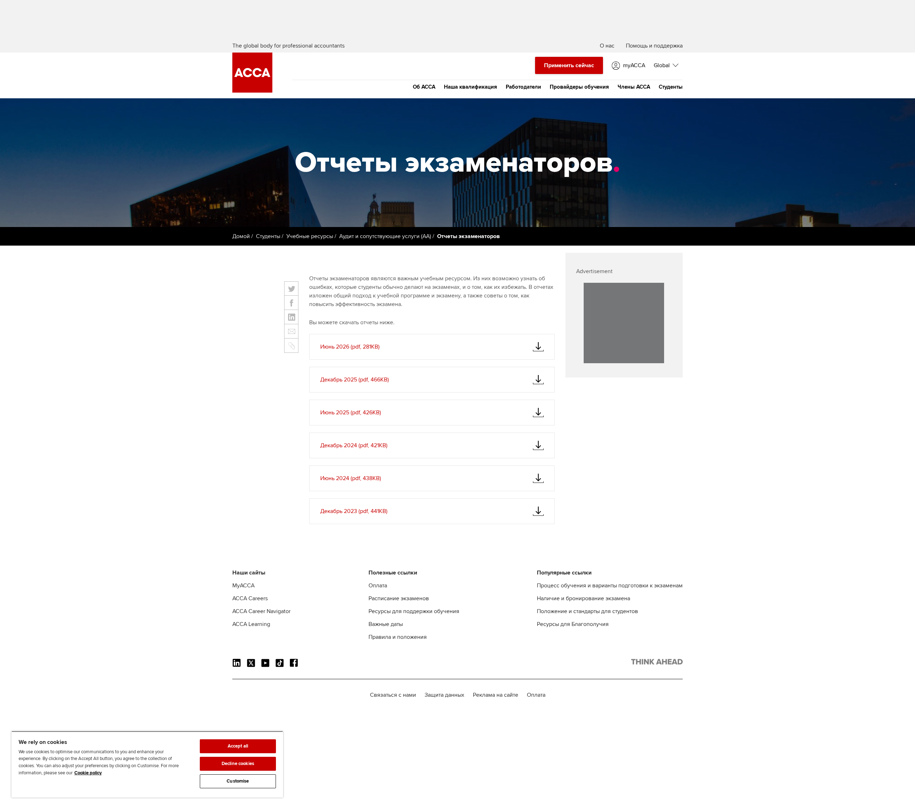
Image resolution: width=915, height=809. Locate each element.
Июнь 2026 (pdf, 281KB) (350, 346)
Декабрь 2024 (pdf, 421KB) (353, 445)
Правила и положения (398, 637)
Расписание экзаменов (399, 598)
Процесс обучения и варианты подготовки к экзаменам (610, 585)
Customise (238, 781)
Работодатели (523, 87)
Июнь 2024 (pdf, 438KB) (350, 478)
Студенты (671, 87)
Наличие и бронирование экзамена (583, 598)
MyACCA (243, 585)
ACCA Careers (250, 598)
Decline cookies (238, 763)
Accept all (238, 746)
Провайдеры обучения (579, 87)
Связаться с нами (393, 695)
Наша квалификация (470, 87)
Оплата (378, 585)
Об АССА (424, 87)
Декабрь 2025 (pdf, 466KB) (354, 379)
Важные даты (386, 624)
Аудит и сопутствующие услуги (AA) (385, 236)
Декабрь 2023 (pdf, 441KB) (353, 511)
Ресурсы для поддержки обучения (414, 611)
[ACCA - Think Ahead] (252, 90)
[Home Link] (657, 663)
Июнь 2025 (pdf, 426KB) (350, 412)
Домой (241, 236)
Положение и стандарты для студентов (587, 611)
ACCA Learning (251, 624)
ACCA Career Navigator (261, 611)
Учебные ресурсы (309, 236)
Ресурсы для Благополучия (573, 624)
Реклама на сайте (495, 695)
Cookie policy (88, 773)
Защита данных (444, 695)
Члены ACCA (634, 87)
